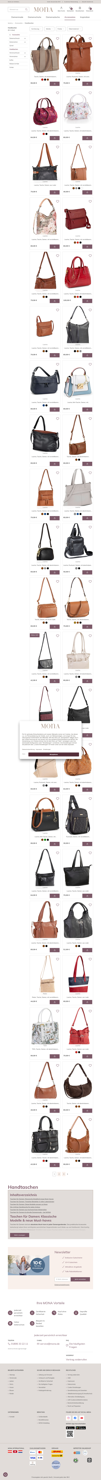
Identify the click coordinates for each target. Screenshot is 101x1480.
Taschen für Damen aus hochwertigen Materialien (28, 1210)
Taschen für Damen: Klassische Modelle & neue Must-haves (32, 1199)
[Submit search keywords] (26, 9)
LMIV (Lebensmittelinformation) (77, 1400)
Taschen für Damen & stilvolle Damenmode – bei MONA (30, 1212)
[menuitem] (17, 17)
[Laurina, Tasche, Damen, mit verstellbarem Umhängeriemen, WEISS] (82, 188)
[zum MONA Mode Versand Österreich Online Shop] (10, 1451)
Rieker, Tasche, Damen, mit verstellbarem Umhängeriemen (45, 997)
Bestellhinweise (44, 1420)
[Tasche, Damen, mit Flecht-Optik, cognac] (44, 622)
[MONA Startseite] (43, 9)
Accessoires (16, 35)
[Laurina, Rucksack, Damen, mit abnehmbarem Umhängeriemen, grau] (76, 568)
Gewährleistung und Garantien (77, 1390)
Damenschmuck (14, 38)
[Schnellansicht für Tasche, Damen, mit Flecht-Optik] (55, 627)
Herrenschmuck (14, 53)
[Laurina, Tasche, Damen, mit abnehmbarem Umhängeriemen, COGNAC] (42, 568)
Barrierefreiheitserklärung (76, 1403)
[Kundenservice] (5, 1474)
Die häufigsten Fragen (77, 1345)
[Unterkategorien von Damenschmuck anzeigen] (25, 38)
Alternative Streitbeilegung (76, 1397)
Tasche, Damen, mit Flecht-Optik (45, 619)
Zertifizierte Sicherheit (46, 1381)
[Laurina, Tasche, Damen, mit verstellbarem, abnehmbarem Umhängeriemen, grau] (80, 351)
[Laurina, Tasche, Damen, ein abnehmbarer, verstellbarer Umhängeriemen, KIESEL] (75, 514)
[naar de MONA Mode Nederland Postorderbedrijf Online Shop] (20, 1451)
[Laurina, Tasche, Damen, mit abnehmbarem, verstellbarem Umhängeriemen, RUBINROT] (78, 297)
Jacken (11, 1381)
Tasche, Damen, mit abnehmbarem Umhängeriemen (45, 77)
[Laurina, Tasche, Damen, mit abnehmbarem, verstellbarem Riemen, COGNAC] (44, 1106)
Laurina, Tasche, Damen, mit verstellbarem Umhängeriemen (77, 185)
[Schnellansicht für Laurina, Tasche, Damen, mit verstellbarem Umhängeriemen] (87, 192)
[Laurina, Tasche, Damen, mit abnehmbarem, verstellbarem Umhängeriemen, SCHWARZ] (80, 297)
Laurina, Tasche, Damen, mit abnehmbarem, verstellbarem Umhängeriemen (45, 131)
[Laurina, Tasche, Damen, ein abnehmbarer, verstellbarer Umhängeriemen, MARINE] (78, 514)
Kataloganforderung (45, 1390)
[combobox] (18, 9)
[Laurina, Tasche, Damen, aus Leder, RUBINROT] (76, 1052)
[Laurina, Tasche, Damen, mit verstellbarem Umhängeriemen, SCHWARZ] (79, 188)
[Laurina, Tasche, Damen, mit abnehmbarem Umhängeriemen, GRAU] (45, 568)
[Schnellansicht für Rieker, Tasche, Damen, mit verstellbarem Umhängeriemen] (55, 1002)
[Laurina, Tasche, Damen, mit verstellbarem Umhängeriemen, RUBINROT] (78, 242)
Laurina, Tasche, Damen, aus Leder (45, 185)
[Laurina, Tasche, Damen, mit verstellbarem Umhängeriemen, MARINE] (44, 405)
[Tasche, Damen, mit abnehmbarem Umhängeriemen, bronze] (75, 622)
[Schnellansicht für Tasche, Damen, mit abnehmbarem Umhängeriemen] (55, 84)
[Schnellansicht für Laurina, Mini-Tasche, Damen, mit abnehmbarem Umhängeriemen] (87, 409)
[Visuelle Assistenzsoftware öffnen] (88, 1460)
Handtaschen (13, 49)
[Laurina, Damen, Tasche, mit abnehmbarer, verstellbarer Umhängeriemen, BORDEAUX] (44, 1161)
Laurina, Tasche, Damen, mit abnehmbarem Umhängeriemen (45, 565)
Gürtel (11, 46)
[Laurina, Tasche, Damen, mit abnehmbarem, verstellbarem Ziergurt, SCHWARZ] (79, 677)
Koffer (11, 60)
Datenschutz (72, 1384)
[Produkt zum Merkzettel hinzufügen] (57, 38)
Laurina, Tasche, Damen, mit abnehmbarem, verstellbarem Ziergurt (78, 674)
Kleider (11, 1393)
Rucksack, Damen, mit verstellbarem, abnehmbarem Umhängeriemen (77, 837)
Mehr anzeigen (19, 1235)
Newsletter (42, 1387)
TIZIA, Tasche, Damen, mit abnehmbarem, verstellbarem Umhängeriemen (45, 1049)
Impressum (71, 1381)
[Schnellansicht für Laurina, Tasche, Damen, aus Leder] (55, 192)
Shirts (11, 1384)
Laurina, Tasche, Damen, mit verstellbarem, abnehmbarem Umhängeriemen (77, 348)
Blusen (11, 1390)
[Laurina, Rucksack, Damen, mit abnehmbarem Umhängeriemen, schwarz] (79, 568)
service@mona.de (50, 1343)
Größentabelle (43, 1417)
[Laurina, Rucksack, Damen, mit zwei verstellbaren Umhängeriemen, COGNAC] (76, 79)
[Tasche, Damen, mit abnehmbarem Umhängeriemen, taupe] (48, 79)
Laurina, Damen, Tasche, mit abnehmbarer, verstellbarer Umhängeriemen (45, 1158)
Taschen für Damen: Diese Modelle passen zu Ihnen (29, 1204)
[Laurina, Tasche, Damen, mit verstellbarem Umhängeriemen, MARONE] (75, 242)
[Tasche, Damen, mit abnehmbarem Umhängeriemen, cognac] (76, 460)
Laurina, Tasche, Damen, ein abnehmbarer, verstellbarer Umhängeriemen (77, 511)
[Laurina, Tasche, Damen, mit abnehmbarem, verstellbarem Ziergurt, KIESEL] (76, 677)
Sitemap (12, 1375)
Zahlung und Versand (45, 1375)
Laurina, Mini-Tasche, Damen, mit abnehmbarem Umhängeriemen (77, 403)
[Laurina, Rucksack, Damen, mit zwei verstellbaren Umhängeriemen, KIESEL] (44, 785)
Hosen (11, 1387)
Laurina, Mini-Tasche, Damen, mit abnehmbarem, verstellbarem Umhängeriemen (45, 837)
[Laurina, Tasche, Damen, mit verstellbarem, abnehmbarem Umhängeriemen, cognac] (78, 351)
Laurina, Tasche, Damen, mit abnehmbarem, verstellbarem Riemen (45, 1104)
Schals (11, 67)
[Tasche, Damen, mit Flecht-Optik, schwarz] (46, 622)
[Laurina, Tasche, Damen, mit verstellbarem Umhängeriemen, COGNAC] (73, 188)
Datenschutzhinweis (62, 1285)
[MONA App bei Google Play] (81, 1428)
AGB (69, 1378)
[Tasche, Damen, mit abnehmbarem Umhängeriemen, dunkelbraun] (76, 1106)
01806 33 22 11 (19, 1343)
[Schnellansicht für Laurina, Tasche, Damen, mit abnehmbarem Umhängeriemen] (55, 572)
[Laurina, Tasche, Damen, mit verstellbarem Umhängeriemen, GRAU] (76, 188)
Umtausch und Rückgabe (46, 1378)
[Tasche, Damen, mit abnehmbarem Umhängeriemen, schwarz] (45, 79)
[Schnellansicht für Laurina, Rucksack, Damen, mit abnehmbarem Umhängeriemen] (87, 572)
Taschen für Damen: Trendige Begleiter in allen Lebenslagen (32, 1202)
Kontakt (11, 1417)
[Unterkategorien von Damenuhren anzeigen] (25, 42)
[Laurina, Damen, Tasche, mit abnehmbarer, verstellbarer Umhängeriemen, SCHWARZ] (46, 1161)
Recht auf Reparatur (74, 1406)
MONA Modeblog (44, 1423)
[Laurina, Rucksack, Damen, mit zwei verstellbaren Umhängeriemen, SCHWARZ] (79, 79)
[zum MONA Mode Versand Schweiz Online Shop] (15, 1451)
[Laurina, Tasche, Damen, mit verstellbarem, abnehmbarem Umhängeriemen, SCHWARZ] (75, 351)
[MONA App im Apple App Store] (70, 1428)
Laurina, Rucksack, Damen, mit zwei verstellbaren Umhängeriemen (77, 77)
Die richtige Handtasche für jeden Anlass (25, 1207)
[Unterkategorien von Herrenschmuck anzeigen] (25, 53)
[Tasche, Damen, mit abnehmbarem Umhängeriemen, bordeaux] (42, 79)
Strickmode (13, 1378)
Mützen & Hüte (14, 64)
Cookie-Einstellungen (74, 1387)
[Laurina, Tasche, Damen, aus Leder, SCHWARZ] (79, 946)
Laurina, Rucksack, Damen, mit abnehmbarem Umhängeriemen (77, 565)
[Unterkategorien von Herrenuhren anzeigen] (25, 56)
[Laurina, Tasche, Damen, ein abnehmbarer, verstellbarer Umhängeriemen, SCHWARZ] (80, 514)
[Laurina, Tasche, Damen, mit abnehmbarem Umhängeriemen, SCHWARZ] (48, 568)
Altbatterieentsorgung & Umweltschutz (80, 1393)
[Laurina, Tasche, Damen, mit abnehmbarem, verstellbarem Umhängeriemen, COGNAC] (75, 297)
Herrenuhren (13, 56)
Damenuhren (13, 42)
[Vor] (68, 1174)
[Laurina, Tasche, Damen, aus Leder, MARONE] (76, 946)
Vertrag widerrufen (76, 1359)
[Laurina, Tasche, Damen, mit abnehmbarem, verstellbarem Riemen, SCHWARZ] (46, 1106)
